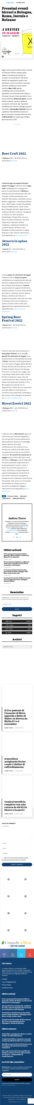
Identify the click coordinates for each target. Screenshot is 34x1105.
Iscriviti (17, 609)
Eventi (5, 53)
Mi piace (28, 621)
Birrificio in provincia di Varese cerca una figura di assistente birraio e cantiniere (17, 1046)
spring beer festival (19, 498)
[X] (20, 537)
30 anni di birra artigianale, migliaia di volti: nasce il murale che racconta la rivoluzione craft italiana (16, 563)
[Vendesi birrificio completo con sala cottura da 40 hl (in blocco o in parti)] (17, 787)
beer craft (23, 496)
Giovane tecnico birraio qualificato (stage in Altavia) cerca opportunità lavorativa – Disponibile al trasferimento (16, 1053)
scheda (13, 161)
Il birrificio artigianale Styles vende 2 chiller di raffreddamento (15, 762)
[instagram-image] (8, 879)
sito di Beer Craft (21, 235)
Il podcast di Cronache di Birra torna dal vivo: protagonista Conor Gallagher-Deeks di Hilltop (17, 579)
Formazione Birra (12, 530)
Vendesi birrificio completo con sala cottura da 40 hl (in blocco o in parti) (15, 805)
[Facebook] (14, 537)
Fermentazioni (14, 532)
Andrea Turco (10, 3)
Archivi (17, 639)
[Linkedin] (17, 537)
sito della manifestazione (13, 398)
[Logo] (16, 944)
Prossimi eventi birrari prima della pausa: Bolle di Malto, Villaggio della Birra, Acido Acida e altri (16, 571)
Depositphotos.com (20, 1101)
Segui (29, 625)
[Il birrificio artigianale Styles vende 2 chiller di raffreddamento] (17, 744)
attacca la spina (13, 496)
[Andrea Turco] (4, 3)
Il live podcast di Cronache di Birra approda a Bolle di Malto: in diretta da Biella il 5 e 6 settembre (16, 555)
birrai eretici (6, 498)
